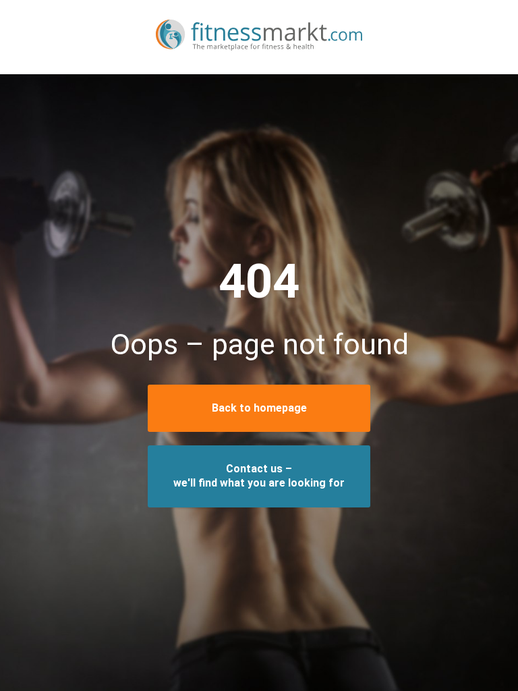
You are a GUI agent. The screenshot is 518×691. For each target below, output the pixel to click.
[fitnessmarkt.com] (259, 37)
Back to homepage (259, 408)
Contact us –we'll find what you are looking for (259, 475)
